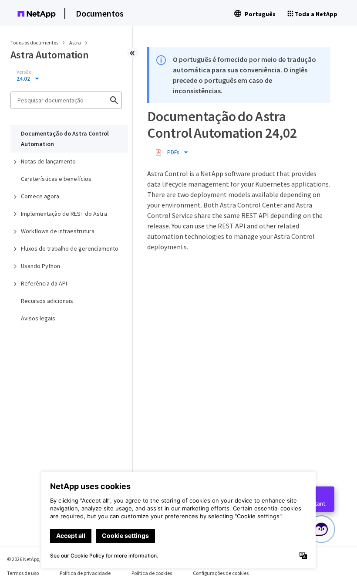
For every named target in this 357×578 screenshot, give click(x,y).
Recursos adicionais (47, 301)
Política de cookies (151, 573)
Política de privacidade (85, 573)
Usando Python (40, 266)
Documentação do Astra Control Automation (65, 138)
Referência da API (44, 283)
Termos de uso (23, 573)
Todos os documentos (34, 42)
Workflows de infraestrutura (57, 231)
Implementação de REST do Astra (64, 214)
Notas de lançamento (48, 161)
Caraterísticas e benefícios (56, 179)
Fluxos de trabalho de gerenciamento (69, 248)
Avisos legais (38, 318)
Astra (75, 42)
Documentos (100, 13)
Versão (24, 72)
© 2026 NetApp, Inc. (28, 559)
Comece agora (40, 196)
